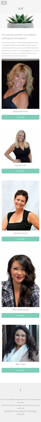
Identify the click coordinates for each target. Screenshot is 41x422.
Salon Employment (20, 411)
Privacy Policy (20, 414)
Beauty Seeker (33, 411)
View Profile (20, 117)
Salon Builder (8, 411)
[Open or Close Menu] (20, 2)
